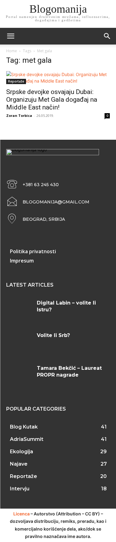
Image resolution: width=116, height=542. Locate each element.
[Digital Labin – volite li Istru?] (19, 310)
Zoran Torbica (19, 115)
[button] (107, 36)
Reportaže (16, 81)
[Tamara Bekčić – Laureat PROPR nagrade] (19, 375)
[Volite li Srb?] (19, 342)
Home (11, 50)
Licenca (21, 513)
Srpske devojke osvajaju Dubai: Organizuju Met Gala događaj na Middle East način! (51, 99)
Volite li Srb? (53, 335)
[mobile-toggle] (10, 36)
